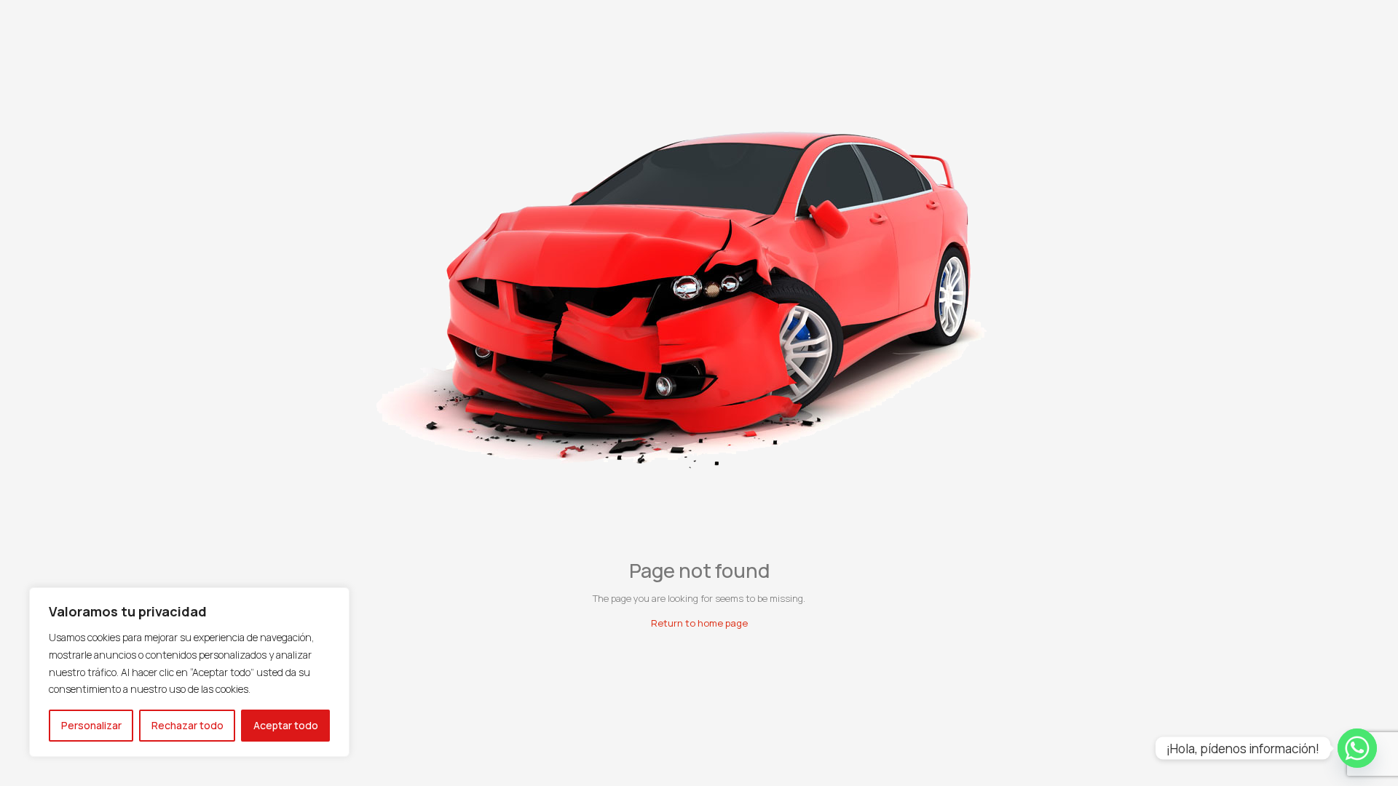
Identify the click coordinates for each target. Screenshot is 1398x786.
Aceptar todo (285, 725)
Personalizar (91, 725)
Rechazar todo (187, 725)
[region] (189, 672)
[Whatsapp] (1357, 748)
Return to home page (699, 623)
